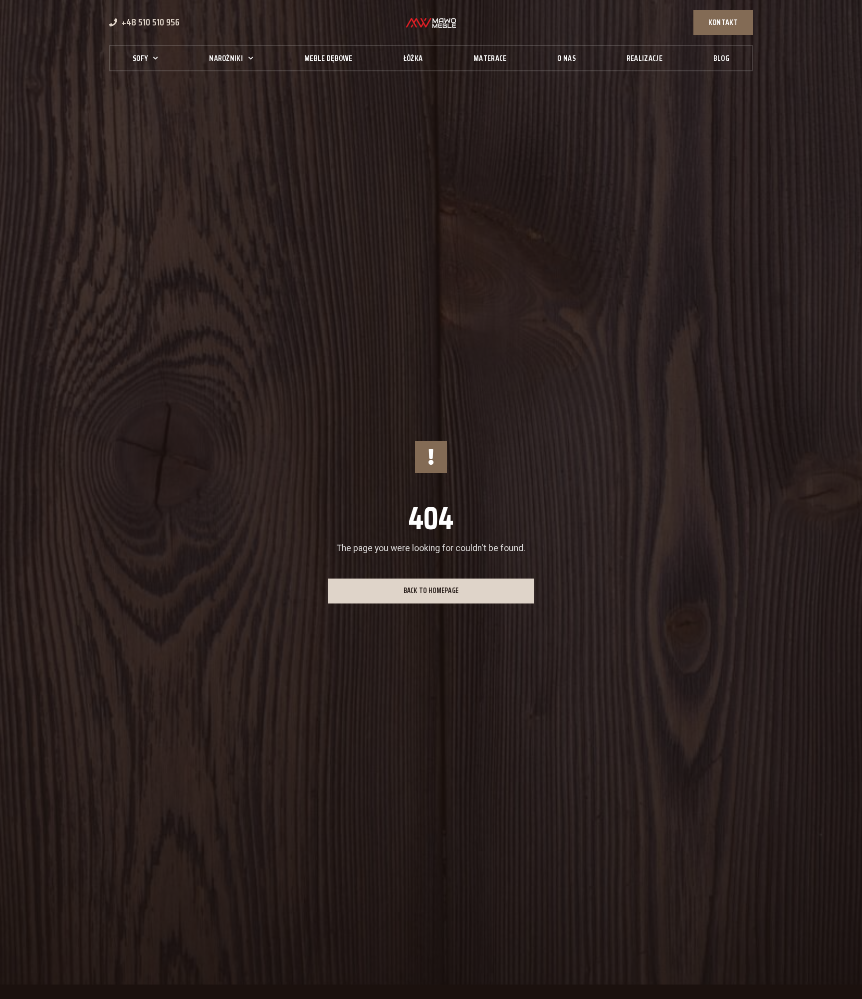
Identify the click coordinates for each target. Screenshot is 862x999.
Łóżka (413, 58)
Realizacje (644, 58)
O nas (566, 58)
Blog (721, 58)
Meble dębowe (328, 58)
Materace (489, 58)
